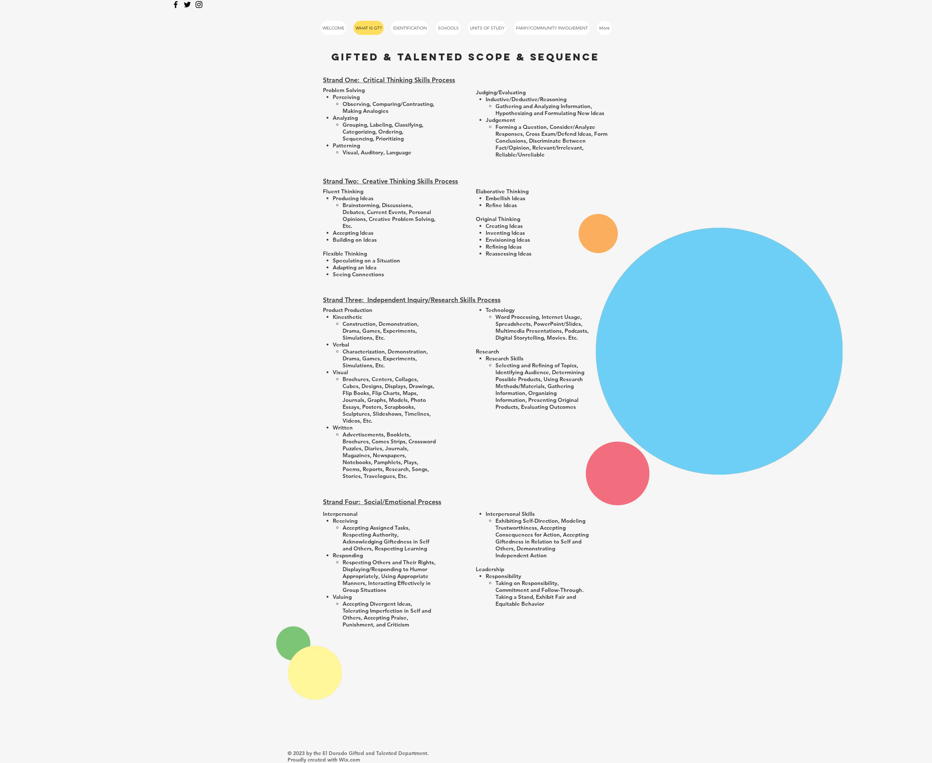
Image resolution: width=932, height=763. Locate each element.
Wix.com (349, 759)
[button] (552, 28)
